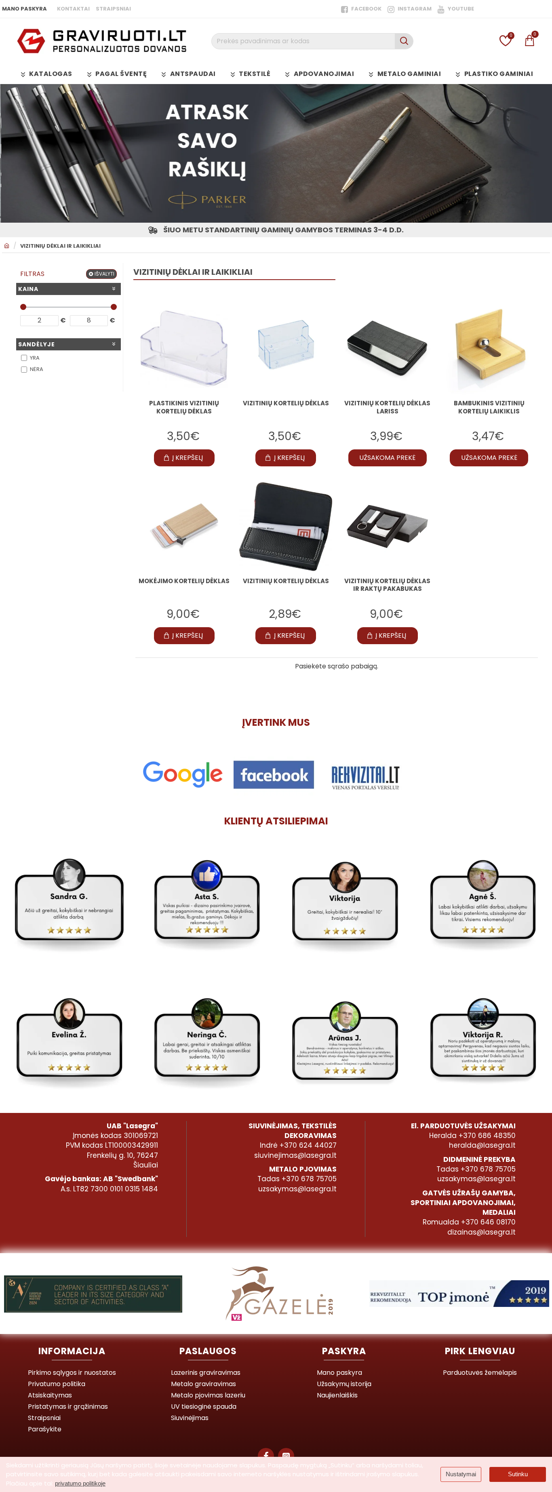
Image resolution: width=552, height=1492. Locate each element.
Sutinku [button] (518, 1474)
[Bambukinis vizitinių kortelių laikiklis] (488, 349)
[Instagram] (286, 1456)
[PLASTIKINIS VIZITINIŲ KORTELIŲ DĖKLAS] (184, 349)
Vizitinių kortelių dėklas (286, 581)
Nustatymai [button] (461, 1474)
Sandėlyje (36, 344)
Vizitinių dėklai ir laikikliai (60, 246)
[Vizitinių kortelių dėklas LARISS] (387, 349)
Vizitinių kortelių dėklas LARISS (387, 407)
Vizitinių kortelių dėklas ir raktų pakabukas (387, 585)
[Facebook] (266, 1456)
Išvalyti (104, 273)
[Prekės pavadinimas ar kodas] (404, 41)
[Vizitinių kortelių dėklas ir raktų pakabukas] (387, 526)
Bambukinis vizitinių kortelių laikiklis (489, 407)
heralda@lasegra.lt (482, 1145)
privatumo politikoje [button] (80, 1483)
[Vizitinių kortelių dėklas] (285, 526)
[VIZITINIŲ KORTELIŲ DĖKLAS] (285, 349)
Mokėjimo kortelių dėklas (184, 581)
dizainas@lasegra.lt (481, 1232)
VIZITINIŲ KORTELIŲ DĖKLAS (286, 403)
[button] (184, 457)
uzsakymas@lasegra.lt (297, 1189)
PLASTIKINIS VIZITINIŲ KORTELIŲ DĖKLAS (184, 407)
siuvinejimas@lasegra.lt (295, 1155)
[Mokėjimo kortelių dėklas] (184, 526)
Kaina (28, 289)
